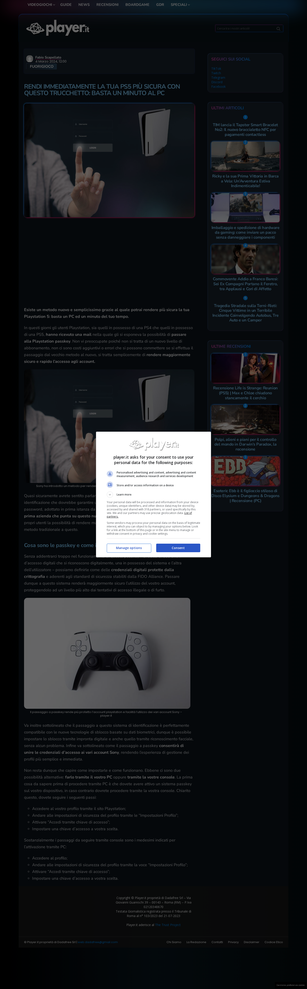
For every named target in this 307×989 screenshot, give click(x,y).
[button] (153, 494)
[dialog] (153, 494)
